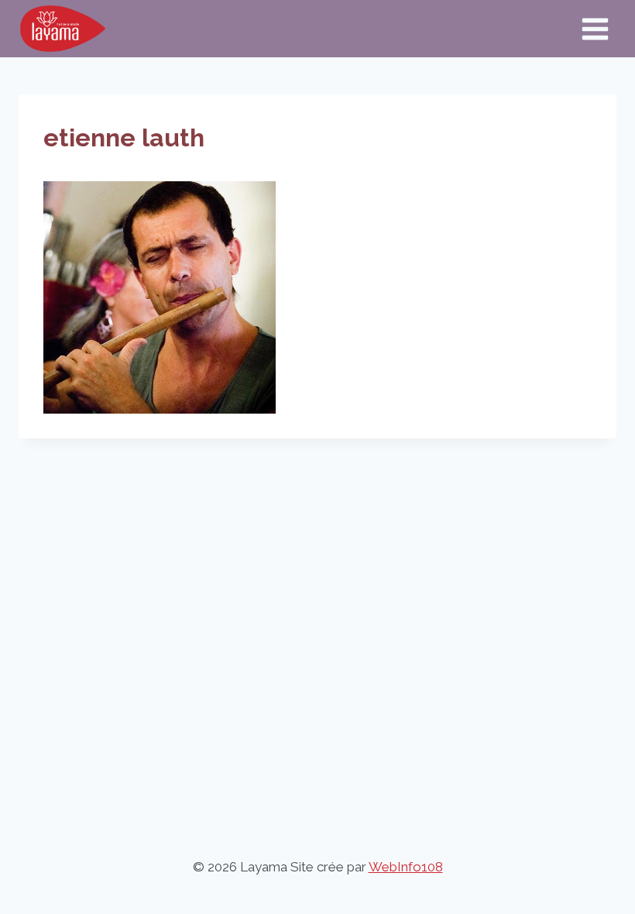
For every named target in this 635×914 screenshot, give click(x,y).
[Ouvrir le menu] (594, 28)
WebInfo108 (406, 866)
